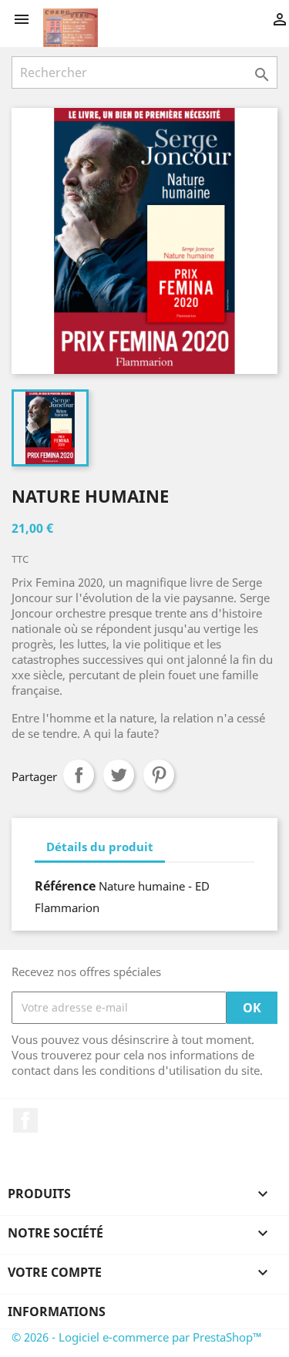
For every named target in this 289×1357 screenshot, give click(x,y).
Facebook (25, 1120)
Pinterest (158, 774)
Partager (78, 774)
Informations (57, 1311)
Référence (65, 886)
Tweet (118, 774)
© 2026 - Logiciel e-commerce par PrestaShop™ (137, 1337)
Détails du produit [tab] (99, 846)
